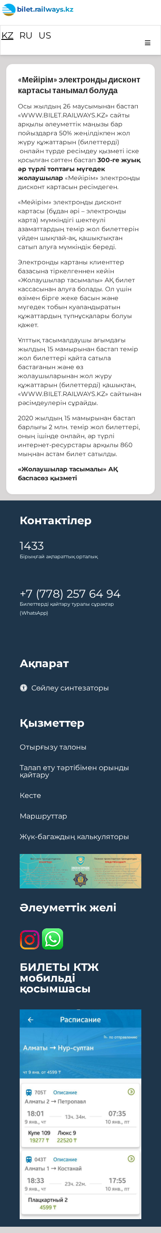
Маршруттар (43, 816)
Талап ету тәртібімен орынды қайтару (74, 771)
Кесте (30, 795)
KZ (7, 35)
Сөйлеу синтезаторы (69, 688)
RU (26, 35)
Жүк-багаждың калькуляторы (74, 837)
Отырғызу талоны (53, 747)
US (44, 35)
